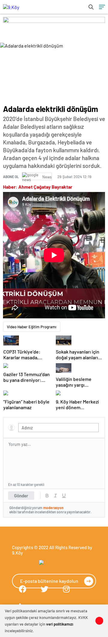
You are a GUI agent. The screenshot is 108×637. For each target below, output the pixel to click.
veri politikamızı (59, 624)
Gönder (21, 495)
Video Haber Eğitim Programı (31, 326)
